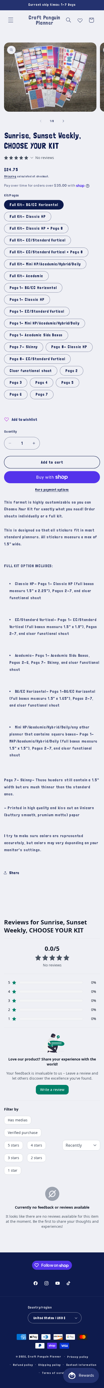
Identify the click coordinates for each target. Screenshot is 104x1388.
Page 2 (71, 371)
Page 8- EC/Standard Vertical (37, 359)
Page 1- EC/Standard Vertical (37, 311)
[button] (10, 20)
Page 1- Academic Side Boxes (36, 335)
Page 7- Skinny (24, 347)
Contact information (81, 1364)
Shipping (10, 176)
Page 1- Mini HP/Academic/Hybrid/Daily (45, 323)
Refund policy (23, 1364)
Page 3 (16, 382)
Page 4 (41, 382)
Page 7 (42, 394)
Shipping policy (49, 1364)
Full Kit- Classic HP (28, 216)
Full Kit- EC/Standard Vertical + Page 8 (46, 252)
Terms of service (54, 1372)
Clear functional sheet (31, 371)
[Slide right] (63, 121)
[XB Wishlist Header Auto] (80, 19)
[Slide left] (40, 121)
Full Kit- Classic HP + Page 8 (36, 228)
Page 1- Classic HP (27, 299)
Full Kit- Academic (26, 276)
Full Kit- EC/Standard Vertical (38, 240)
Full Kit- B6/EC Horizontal (34, 204)
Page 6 (16, 394)
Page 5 (67, 382)
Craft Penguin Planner (44, 1356)
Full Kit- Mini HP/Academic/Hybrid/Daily (45, 264)
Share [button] (14, 873)
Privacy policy (77, 1356)
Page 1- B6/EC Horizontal (33, 287)
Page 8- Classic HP (69, 347)
